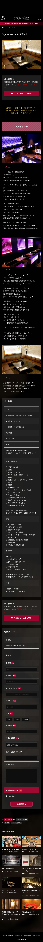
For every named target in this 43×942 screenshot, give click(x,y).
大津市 (25, 820)
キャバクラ (8, 820)
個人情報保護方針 (26, 935)
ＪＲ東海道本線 (16, 823)
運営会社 (10, 935)
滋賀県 (19, 820)
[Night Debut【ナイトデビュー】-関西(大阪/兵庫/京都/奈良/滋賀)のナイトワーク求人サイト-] (21, 18)
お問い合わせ (36, 935)
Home (5, 935)
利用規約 (17, 935)
